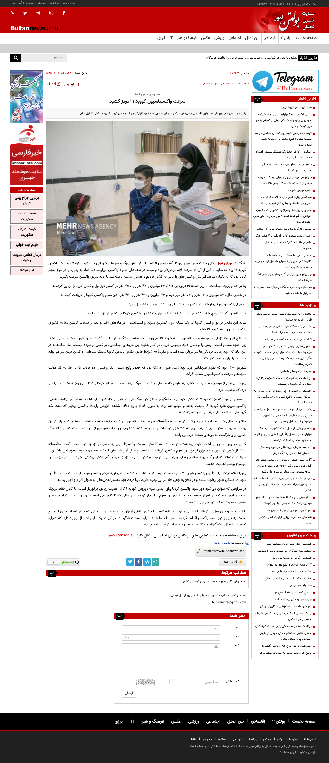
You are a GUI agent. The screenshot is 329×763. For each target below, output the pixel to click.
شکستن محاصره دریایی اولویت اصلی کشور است (285, 520)
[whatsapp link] (155, 562)
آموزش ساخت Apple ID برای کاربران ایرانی (286, 606)
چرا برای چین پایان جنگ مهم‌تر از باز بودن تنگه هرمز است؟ (284, 277)
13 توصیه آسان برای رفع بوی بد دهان (289, 564)
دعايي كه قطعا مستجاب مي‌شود (292, 592)
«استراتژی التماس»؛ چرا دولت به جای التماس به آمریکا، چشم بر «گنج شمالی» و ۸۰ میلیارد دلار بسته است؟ (283, 397)
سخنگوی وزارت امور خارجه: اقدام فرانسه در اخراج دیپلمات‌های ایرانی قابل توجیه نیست (285, 200)
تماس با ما (69, 3)
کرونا (217, 543)
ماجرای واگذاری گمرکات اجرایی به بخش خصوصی (288, 245)
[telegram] (38, 13)
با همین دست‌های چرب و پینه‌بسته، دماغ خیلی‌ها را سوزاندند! (287, 167)
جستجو (267, 739)
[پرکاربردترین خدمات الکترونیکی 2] (26, 96)
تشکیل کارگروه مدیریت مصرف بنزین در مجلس (283, 229)
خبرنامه (29, 3)
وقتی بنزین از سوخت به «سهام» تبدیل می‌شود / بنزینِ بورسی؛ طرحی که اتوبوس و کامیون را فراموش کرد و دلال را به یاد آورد (283, 415)
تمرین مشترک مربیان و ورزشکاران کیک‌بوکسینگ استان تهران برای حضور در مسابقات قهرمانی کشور (283, 484)
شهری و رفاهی (210, 84)
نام (237, 628)
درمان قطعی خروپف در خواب (26, 257)
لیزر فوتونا (27, 271)
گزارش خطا (231, 562)
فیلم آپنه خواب (27, 245)
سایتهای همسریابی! (300, 585)
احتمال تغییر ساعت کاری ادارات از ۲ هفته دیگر (283, 235)
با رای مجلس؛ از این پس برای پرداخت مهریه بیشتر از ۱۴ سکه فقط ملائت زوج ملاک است (285, 180)
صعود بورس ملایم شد (298, 190)
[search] (15, 58)
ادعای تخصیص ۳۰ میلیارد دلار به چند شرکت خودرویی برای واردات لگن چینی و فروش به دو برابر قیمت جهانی (284, 120)
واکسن (226, 543)
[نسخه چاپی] (48, 84)
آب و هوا (17, 3)
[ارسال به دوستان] (53, 84)
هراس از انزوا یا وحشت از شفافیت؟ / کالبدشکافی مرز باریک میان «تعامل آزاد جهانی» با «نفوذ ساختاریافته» (283, 261)
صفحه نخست (306, 38)
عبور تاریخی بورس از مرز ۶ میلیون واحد (288, 510)
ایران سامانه (289, 752)
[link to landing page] (293, 20)
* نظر (236, 646)
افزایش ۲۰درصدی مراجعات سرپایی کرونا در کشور (213, 581)
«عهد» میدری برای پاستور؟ (296, 371)
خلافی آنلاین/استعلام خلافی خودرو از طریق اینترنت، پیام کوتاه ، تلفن (286, 636)
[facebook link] (138, 562)
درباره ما (54, 3)
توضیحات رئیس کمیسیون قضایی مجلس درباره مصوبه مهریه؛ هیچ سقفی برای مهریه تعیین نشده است (283, 139)
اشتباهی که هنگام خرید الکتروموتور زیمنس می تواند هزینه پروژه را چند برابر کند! (283, 329)
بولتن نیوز (225, 263)
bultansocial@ (121, 536)
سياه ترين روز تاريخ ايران (296, 107)
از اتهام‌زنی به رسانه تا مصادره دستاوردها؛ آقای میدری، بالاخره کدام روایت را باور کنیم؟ (284, 500)
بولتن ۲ (286, 38)
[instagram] (51, 13)
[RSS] (14, 13)
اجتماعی (226, 84)
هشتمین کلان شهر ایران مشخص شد (289, 544)
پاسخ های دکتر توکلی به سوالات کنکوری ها (286, 653)
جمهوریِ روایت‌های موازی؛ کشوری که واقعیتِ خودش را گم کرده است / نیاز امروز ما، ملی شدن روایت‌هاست (282, 216)
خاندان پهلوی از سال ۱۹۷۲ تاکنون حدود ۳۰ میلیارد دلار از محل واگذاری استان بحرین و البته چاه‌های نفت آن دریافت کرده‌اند (283, 434)
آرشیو (280, 739)
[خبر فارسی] (26, 154)
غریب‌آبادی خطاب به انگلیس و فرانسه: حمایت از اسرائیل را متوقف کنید (283, 290)
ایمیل (236, 637)
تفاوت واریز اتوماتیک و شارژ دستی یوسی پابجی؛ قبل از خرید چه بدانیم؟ (283, 317)
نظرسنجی (238, 739)
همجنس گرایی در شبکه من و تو (292, 557)
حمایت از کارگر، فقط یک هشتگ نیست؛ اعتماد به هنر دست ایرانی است (284, 154)
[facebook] (63, 13)
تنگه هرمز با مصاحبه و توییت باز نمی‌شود (287, 339)
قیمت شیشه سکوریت (27, 216)
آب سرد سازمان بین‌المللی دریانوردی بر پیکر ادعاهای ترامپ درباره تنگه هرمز (286, 450)
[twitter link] (130, 562)
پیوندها (42, 3)
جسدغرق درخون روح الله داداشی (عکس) (287, 646)
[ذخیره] (58, 84)
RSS (194, 739)
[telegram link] (147, 562)
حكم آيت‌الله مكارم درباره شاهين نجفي (288, 578)
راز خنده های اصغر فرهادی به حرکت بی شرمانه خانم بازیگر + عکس (283, 616)
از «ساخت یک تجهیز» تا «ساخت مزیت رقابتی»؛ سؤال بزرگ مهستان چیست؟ (283, 381)
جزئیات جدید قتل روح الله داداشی (291, 599)
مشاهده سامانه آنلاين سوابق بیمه (291, 571)
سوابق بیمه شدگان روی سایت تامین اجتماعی (285, 551)
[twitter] (25, 13)
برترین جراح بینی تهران (27, 200)
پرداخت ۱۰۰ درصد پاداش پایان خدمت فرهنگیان (283, 626)
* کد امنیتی (232, 681)
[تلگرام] (285, 81)
